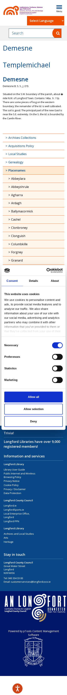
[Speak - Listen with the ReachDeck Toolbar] (17, 688)
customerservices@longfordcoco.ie (31, 581)
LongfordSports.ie (14, 509)
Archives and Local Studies (19, 533)
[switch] (57, 357)
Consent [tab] (12, 280)
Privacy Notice (12, 481)
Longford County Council (18, 500)
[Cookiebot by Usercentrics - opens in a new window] (47, 270)
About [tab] (55, 280)
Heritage (8, 541)
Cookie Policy (11, 485)
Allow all (33, 396)
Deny (33, 421)
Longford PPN (11, 521)
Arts (6, 537)
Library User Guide (14, 469)
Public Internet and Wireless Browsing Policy (19, 475)
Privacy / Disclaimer (15, 489)
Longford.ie (10, 505)
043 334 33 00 (15, 578)
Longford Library (14, 464)
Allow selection (34, 409)
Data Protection (12, 493)
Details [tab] (33, 280)
